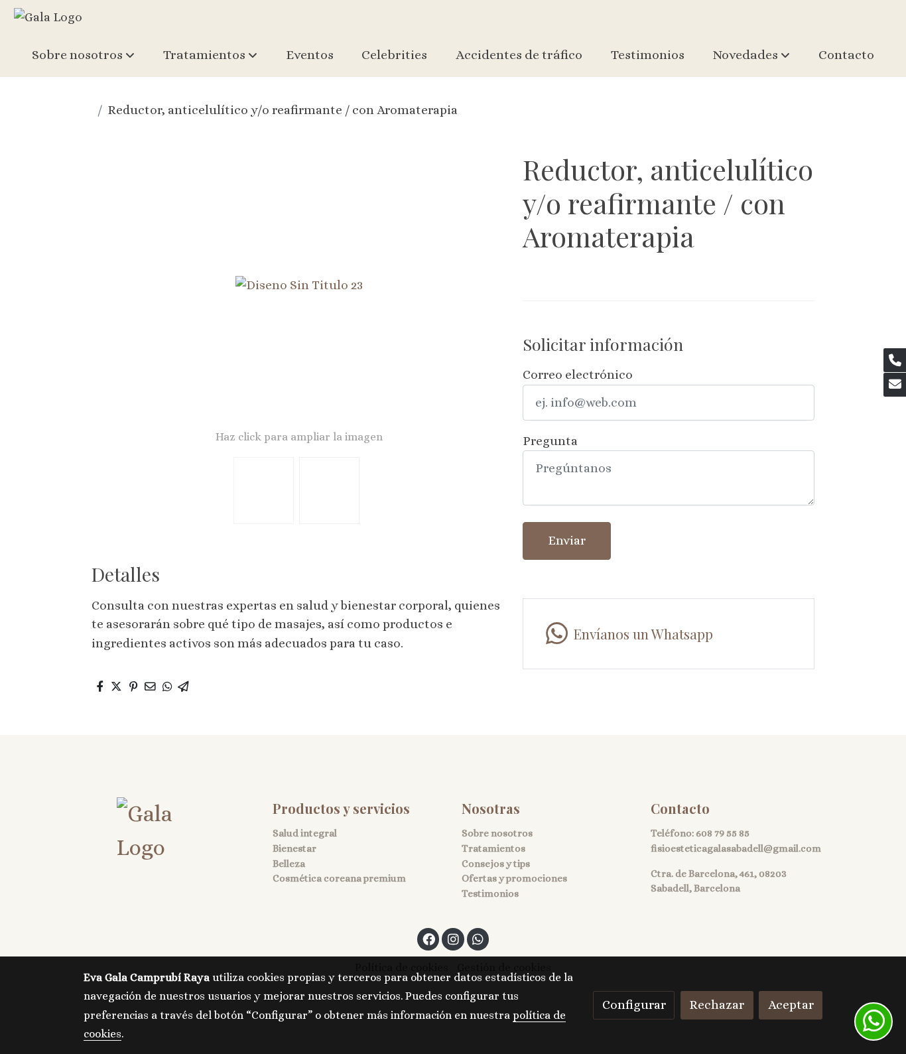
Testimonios (490, 893)
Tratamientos (493, 848)
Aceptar (791, 1005)
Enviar (567, 540)
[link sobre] (169, 830)
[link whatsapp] (478, 938)
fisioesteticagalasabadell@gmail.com (736, 848)
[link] (48, 17)
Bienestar (294, 848)
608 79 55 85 (722, 833)
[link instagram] (453, 938)
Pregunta (550, 441)
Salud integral (305, 833)
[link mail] (894, 385)
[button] (83, 55)
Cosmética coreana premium (339, 878)
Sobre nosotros (497, 833)
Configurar (634, 1005)
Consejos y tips (496, 864)
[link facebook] (429, 938)
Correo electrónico (578, 374)
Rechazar (716, 1005)
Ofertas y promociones (514, 878)
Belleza (289, 864)
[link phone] (894, 360)
